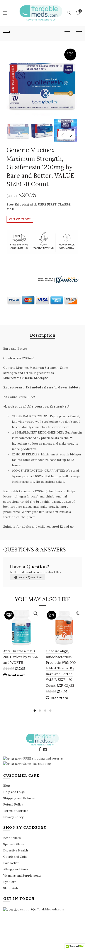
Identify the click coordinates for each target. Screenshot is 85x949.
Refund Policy (13, 804)
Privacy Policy (13, 817)
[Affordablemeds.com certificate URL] (57, 279)
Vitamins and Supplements (22, 875)
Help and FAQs (14, 792)
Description (42, 335)
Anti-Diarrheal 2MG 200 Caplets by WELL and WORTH (20, 657)
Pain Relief (11, 863)
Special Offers (13, 844)
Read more (17, 675)
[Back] (6, 32)
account (69, 13)
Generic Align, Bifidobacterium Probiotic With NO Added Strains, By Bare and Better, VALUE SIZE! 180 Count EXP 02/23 (61, 668)
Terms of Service (15, 811)
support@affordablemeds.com (42, 909)
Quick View (35, 613)
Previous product (67, 32)
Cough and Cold (15, 857)
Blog (6, 786)
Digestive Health (15, 850)
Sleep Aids (10, 888)
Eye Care (9, 882)
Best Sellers (12, 838)
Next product (78, 32)
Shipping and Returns (19, 798)
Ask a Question (30, 577)
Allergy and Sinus (15, 869)
